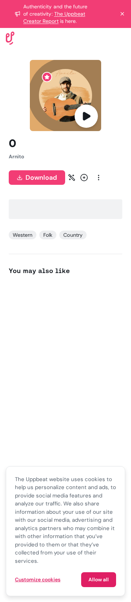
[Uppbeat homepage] (10, 37)
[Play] (86, 116)
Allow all (98, 579)
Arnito (16, 156)
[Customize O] (71, 177)
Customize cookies (37, 579)
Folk (47, 235)
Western (22, 235)
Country (72, 235)
